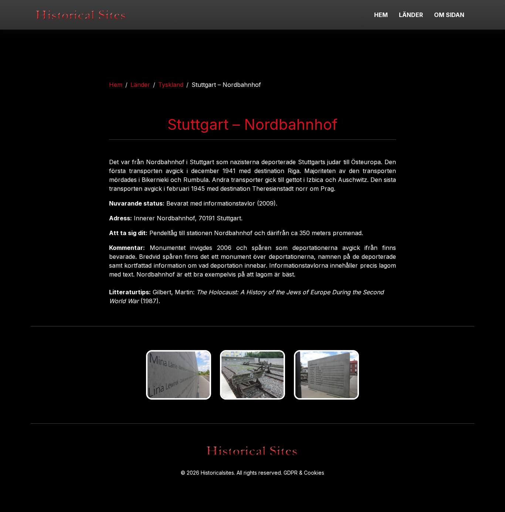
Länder (140, 84)
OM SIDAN (449, 14)
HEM (381, 14)
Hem (115, 84)
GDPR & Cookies (304, 472)
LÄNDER (411, 14)
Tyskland (170, 84)
